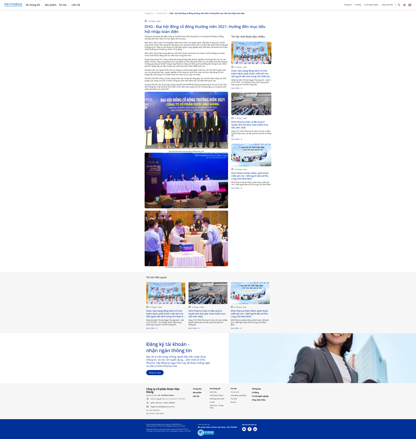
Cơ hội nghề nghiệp (371, 5)
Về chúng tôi (33, 4)
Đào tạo (233, 402)
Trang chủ (149, 13)
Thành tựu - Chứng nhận (216, 406)
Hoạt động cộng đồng (238, 395)
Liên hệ (76, 4)
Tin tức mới (161, 13)
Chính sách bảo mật (204, 424)
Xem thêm (235, 88)
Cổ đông (358, 5)
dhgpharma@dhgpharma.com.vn (163, 407)
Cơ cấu (212, 402)
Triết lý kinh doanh (216, 395)
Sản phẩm (50, 4)
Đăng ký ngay (155, 372)
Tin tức (63, 4)
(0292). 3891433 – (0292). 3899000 (163, 403)
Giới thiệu (213, 392)
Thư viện (234, 399)
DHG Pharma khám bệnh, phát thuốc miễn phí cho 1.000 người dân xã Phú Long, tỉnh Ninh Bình (250, 176)
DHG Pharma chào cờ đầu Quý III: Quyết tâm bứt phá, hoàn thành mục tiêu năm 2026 (249, 125)
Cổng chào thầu (387, 5)
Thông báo (348, 5)
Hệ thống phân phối (217, 399)
